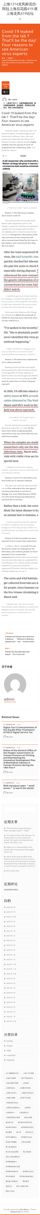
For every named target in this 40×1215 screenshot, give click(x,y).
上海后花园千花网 (12, 1083)
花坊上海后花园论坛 (13, 1157)
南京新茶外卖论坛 (27, 1127)
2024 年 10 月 (11, 974)
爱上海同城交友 (11, 1147)
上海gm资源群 (11, 1078)
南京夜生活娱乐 (11, 1127)
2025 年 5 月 (10, 940)
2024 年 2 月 (10, 1012)
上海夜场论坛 (10, 1088)
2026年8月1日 (9, 783)
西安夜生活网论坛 (12, 1181)
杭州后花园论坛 (11, 1137)
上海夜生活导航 (24, 1088)
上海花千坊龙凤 (24, 1098)
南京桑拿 (9, 1132)
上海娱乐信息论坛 (27, 1093)
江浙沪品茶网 (26, 1142)
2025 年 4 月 (10, 945)
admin (14, 99)
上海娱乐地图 (10, 1098)
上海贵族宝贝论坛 (12, 1103)
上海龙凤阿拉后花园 (13, 1117)
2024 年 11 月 (11, 969)
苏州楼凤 (20, 105)
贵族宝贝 (9, 1186)
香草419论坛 (10, 1191)
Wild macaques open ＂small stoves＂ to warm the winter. (19, 787)
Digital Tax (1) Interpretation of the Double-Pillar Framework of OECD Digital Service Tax (20, 730)
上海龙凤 (27, 1107)
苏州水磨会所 (10, 1176)
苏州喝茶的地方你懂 (13, 1166)
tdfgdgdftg (10, 1060)
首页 (3, 58)
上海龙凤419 (10, 1112)
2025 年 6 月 (10, 936)
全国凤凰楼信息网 (26, 103)
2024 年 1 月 (10, 1016)
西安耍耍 (26, 1181)
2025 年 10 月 (11, 917)
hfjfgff (10, 58)
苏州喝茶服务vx (11, 1162)
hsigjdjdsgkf (10, 1055)
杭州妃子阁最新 (11, 1142)
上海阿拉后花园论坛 (13, 1107)
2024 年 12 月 (11, 964)
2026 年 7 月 (10, 912)
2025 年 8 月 (10, 926)
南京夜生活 (10, 1122)
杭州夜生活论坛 (26, 1137)
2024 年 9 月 (10, 978)
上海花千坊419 (12, 103)
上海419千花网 (28, 1073)
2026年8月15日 (10, 725)
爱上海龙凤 (27, 1152)
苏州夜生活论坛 (28, 1171)
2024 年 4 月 (10, 1002)
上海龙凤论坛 (24, 1112)
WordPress (24, 1209)
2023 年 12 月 (11, 1021)
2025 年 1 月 (10, 959)
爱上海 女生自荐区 (12, 1152)
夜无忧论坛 (29, 1132)
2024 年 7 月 (10, 988)
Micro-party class (12, 871)
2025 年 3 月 (10, 950)
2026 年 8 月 (10, 907)
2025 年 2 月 (10, 955)
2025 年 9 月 (10, 921)
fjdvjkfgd (9, 1041)
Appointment (16, 1212)
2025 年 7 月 (10, 931)
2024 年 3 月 (10, 1007)
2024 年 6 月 (10, 993)
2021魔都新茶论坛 (12, 1073)
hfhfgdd (9, 1046)
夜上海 (18, 1132)
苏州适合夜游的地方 (26, 1176)
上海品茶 (26, 1083)
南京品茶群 (28, 1117)
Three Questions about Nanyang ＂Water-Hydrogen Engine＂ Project (18, 829)
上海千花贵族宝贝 (26, 1078)
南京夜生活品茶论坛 (25, 1122)
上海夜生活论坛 (11, 1093)
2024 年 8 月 (10, 983)
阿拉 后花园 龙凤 (22, 1186)
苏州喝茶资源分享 (12, 1171)
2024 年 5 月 (10, 997)
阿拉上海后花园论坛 (15, 107)
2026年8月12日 (10, 748)
